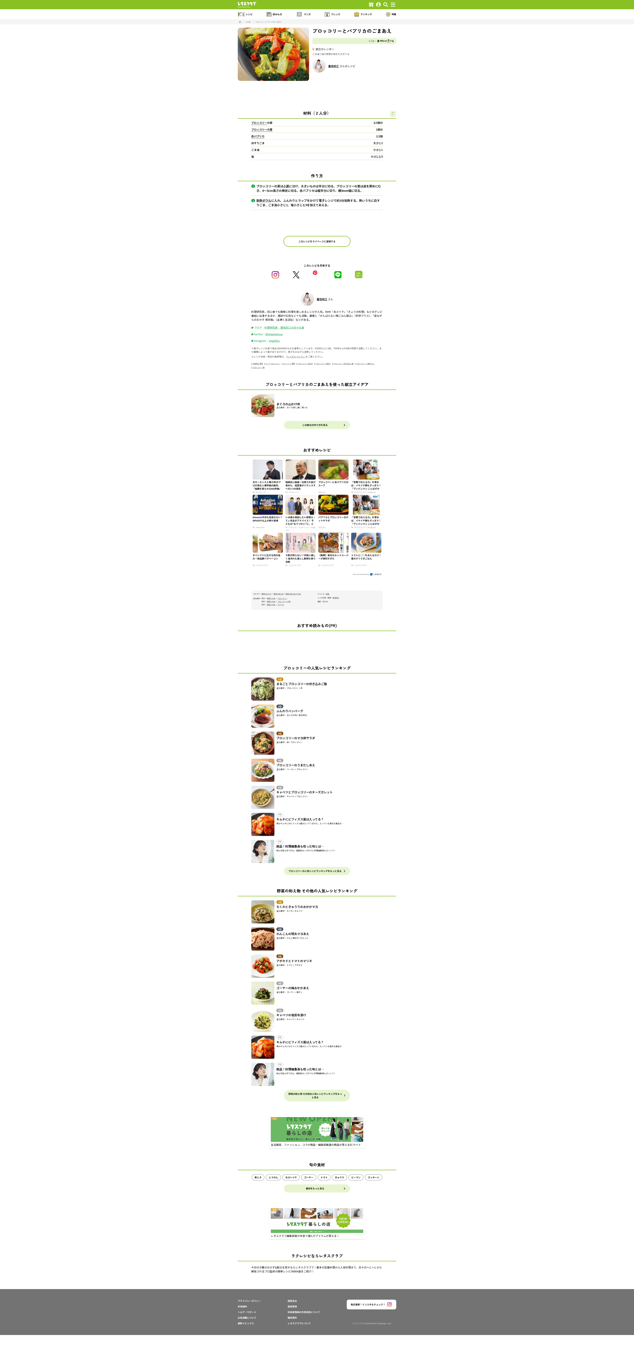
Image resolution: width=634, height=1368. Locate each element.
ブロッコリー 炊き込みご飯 (343, 363)
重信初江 (333, 66)
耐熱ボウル (263, 200)
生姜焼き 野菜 (258, 363)
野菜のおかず (266, 594)
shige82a (274, 341)
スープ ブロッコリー (273, 363)
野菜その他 (271, 598)
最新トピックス (246, 1323)
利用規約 (242, 1306)
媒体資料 (292, 1317)
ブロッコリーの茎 (261, 129)
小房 (286, 186)
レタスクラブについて (299, 1323)
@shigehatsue (274, 334)
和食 (327, 594)
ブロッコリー (259, 123)
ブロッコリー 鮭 (258, 367)
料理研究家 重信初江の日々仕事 (284, 327)
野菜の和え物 (278, 594)
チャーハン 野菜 (289, 363)
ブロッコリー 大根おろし (365, 363)
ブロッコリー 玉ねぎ (305, 363)
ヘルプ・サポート (247, 1312)
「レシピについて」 (296, 356)
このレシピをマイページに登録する (317, 241)
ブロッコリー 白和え (323, 363)
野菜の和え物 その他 (293, 594)
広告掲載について (247, 1317)
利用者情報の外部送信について (304, 1312)
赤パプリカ (257, 136)
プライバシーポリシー (249, 1300)
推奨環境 (292, 1306)
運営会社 (292, 1300)
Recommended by (361, 574)
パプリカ (280, 604)
